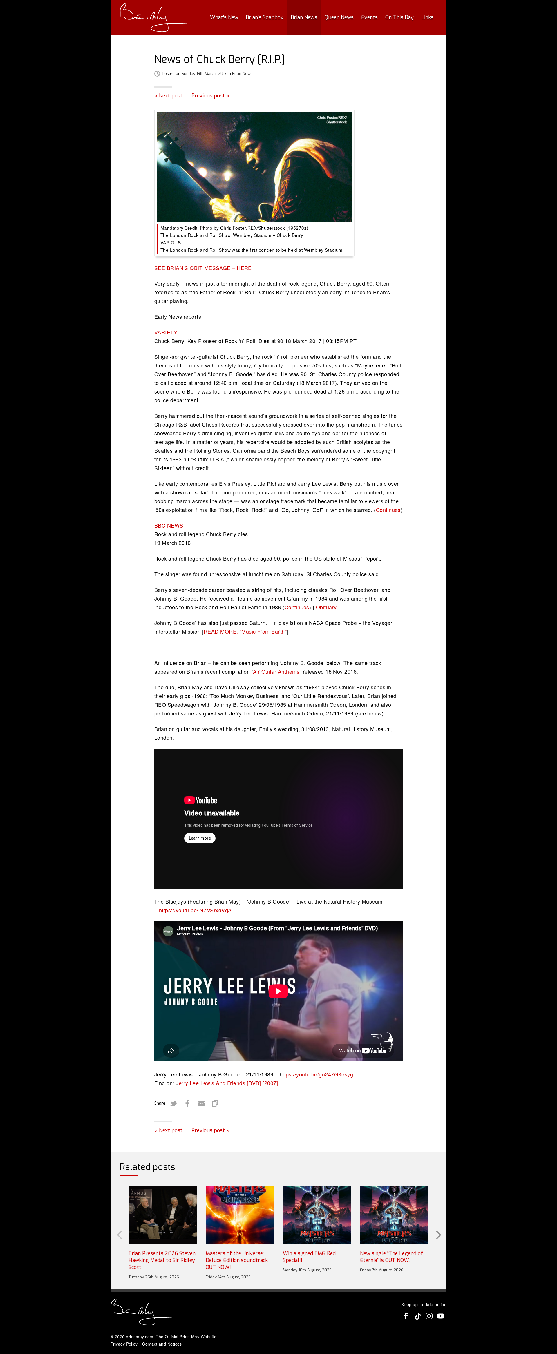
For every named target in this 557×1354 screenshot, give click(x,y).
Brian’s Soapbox (264, 17)
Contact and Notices (162, 1344)
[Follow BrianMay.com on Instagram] (429, 1316)
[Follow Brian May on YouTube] (440, 1316)
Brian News (304, 17)
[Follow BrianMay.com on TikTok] (417, 1316)
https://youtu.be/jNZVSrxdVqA (195, 910)
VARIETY (165, 332)
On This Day (399, 17)
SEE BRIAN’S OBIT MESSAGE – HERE (203, 267)
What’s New (224, 17)
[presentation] (118, 1234)
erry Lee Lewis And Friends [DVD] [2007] (228, 1083)
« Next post (168, 95)
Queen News (339, 17)
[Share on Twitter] (173, 1103)
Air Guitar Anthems (276, 671)
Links (427, 17)
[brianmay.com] (153, 17)
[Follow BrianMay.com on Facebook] (406, 1316)
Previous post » (210, 95)
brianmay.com (139, 1337)
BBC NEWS (168, 525)
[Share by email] (201, 1103)
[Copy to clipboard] (215, 1103)
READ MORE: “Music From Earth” (245, 631)
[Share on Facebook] (187, 1103)
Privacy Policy (124, 1344)
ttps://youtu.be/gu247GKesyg (318, 1074)
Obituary (326, 607)
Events (369, 17)
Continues (388, 509)
